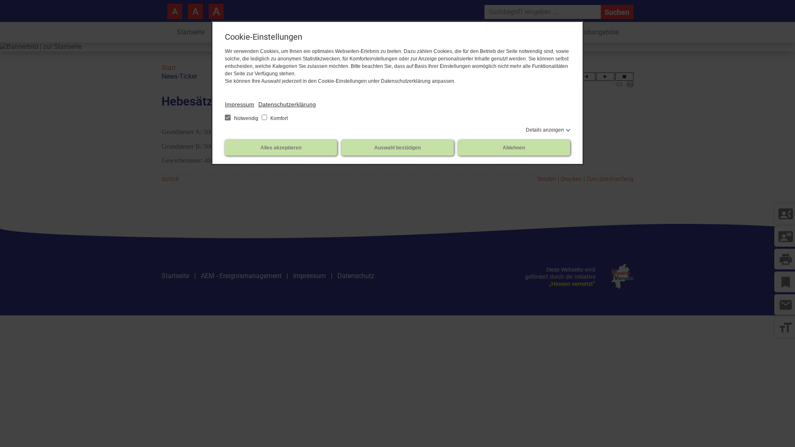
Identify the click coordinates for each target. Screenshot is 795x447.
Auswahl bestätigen (397, 148)
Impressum (239, 104)
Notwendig (246, 118)
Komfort (278, 118)
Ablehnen (514, 148)
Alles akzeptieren (280, 148)
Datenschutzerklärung (287, 104)
